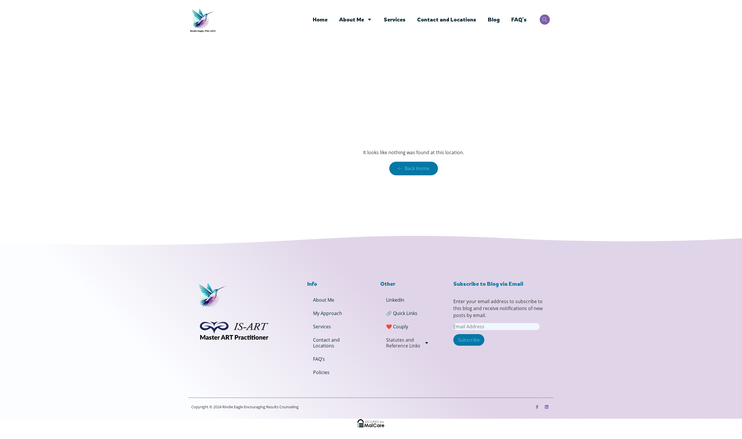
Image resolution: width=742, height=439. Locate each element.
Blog (494, 19)
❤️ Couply (397, 326)
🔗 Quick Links (401, 313)
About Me (351, 19)
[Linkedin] (547, 407)
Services (394, 19)
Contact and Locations (446, 19)
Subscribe (469, 340)
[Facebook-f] (537, 407)
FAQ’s (519, 19)
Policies (321, 372)
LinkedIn (395, 300)
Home (320, 19)
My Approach (327, 313)
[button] (545, 19)
